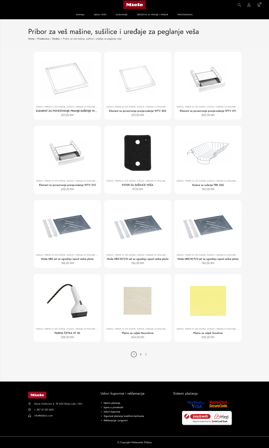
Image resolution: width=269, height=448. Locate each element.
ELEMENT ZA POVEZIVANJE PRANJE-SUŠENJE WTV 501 (70, 111)
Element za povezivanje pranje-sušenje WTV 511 (208, 111)
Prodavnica (43, 38)
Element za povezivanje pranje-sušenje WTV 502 (137, 111)
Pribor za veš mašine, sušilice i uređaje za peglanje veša (73, 106)
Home (31, 38)
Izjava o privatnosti (113, 407)
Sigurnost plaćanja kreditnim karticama (124, 416)
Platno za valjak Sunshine (208, 333)
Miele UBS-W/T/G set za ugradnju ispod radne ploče (137, 259)
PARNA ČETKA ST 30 (67, 333)
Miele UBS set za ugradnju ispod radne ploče (67, 259)
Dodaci (56, 38)
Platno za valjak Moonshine (137, 333)
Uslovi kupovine (112, 411)
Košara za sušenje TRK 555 (208, 185)
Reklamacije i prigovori (116, 420)
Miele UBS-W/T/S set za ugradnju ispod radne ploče (207, 259)
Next (146, 354)
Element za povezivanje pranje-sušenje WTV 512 (67, 185)
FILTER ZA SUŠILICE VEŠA (137, 185)
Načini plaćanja (112, 403)
